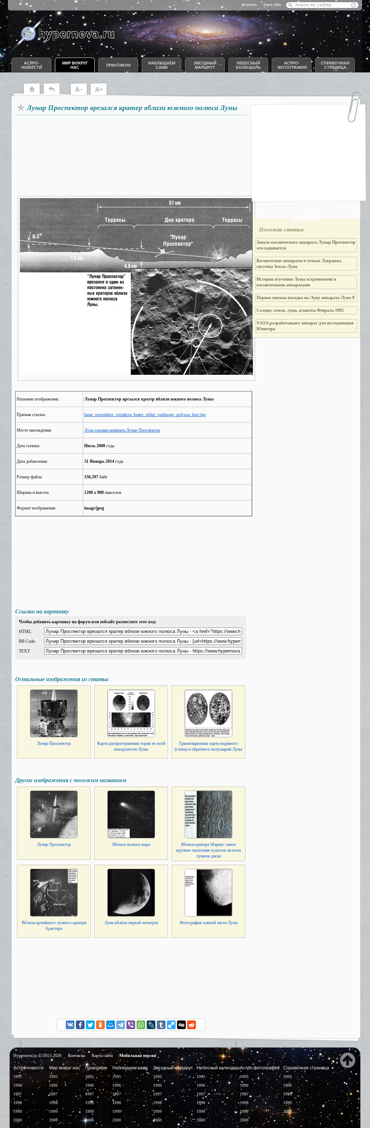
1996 (17, 1085)
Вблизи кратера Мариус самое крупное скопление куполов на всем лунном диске (208, 850)
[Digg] (181, 1024)
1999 (17, 1111)
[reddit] (191, 1024)
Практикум (118, 65)
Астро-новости (31, 65)
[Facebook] (80, 1024)
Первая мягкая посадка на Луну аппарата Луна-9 (305, 297)
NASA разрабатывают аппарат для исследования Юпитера (305, 325)
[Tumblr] (161, 1024)
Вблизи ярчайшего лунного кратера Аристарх (54, 925)
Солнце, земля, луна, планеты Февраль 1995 (300, 310)
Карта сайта (272, 5)
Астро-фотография (292, 65)
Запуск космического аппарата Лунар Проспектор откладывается (306, 245)
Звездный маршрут (204, 65)
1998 (17, 1102)
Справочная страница (335, 65)
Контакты (249, 5)
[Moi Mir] (110, 1024)
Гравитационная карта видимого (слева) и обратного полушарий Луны (208, 746)
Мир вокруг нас (75, 65)
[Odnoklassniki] (100, 1024)
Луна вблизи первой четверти (131, 922)
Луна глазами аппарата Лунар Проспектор (122, 430)
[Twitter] (90, 1024)
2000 (17, 1120)
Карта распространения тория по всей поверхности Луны (131, 746)
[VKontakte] (70, 1024)
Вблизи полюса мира (131, 844)
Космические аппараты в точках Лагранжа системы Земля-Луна (299, 263)
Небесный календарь (248, 65)
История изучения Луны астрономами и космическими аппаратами (296, 282)
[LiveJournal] (151, 1024)
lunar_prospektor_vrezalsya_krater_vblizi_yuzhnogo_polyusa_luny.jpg (145, 414)
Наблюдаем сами (161, 65)
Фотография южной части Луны (209, 922)
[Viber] (130, 1024)
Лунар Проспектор (54, 743)
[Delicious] (171, 1024)
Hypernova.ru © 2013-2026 (37, 1055)
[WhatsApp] (141, 1024)
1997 (17, 1094)
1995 (17, 1076)
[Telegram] (120, 1024)
